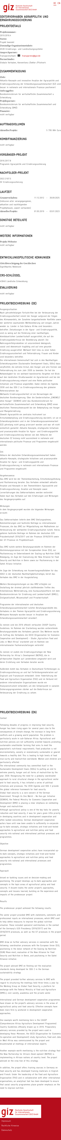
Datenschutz (6, 1130)
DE (54, 3)
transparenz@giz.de (30, 56)
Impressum (6, 1121)
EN (59, 3)
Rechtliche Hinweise (10, 1125)
